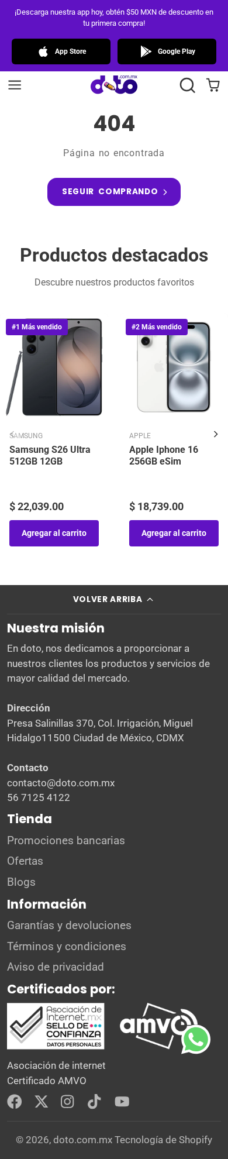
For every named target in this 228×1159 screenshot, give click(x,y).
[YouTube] (122, 1101)
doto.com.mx (82, 1140)
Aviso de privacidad (55, 967)
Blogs (21, 882)
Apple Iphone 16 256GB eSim (163, 455)
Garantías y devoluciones (69, 925)
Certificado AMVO (47, 1080)
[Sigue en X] (41, 1101)
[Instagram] (68, 1101)
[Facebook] (14, 1101)
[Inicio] (114, 85)
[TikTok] (95, 1101)
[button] (187, 85)
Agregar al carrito (54, 533)
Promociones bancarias (66, 840)
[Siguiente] (215, 434)
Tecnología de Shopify (163, 1140)
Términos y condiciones (66, 946)
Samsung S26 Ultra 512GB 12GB (50, 455)
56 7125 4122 (38, 797)
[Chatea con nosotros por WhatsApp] (204, 1047)
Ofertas (25, 861)
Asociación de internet (56, 1065)
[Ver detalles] (103, 1026)
